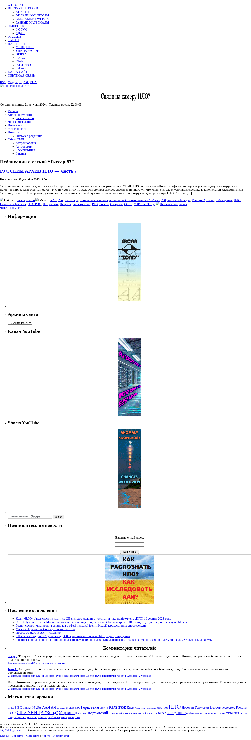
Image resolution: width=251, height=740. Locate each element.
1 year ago (60, 663)
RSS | (3, 82)
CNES (11, 707)
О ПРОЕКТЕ (16, 4)
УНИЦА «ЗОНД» (28, 50)
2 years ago (145, 675)
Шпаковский (116, 713)
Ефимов (104, 707)
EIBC (18, 707)
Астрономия (24, 146)
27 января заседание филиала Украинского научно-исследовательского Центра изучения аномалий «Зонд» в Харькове (72, 675)
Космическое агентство (145, 708)
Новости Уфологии (13, 204)
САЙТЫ (13, 40)
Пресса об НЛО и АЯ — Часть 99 (38, 632)
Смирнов (116, 204)
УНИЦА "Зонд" (144, 204)
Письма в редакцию (29, 136)
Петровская (50, 204)
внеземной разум (178, 200)
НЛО (237, 200)
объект (212, 713)
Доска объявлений (20, 121)
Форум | (13, 82)
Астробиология (26, 143)
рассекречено (81, 204)
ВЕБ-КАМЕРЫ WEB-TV (32, 19)
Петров (215, 707)
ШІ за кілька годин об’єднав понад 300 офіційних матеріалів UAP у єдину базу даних (73, 636)
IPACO (20, 57)
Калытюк (117, 707)
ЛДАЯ (20, 33)
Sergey (12, 656)
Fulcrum (21, 68)
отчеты (221, 713)
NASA (36, 707)
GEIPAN (21, 54)
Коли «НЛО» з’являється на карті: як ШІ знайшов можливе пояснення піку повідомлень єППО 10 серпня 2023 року (93, 618)
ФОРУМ (21, 29)
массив (203, 713)
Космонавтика (25, 150)
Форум (46, 735)
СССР (128, 204)
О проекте (17, 735)
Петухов (65, 204)
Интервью (15, 125)
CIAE (19, 61)
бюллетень (151, 713)
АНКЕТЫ (22, 12)
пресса (21, 717)
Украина (67, 712)
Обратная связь (61, 735)
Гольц (210, 200)
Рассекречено (25, 118)
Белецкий (61, 708)
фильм (64, 717)
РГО (95, 204)
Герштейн (90, 707)
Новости (13, 132)
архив (126, 713)
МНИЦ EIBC (25, 47)
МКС (159, 708)
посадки (12, 717)
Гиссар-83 (198, 200)
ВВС (77, 707)
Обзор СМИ (16, 139)
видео (162, 712)
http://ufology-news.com (13, 730)
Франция (80, 713)
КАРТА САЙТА (19, 72)
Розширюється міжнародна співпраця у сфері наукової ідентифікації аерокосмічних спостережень (81, 625)
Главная (13, 111)
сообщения (54, 717)
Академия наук (68, 200)
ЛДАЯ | (24, 82)
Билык (70, 707)
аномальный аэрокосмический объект (134, 200)
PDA (33, 82)
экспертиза (74, 717)
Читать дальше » (11, 207)
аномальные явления (94, 200)
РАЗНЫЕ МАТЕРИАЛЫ (32, 22)
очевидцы (232, 712)
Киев (130, 707)
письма (244, 713)
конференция (192, 713)
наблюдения (224, 200)
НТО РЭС (34, 204)
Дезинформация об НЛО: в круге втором (30, 663)
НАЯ (165, 707)
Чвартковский (97, 713)
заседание (176, 712)
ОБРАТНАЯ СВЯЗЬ (21, 75)
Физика (21, 153)
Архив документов (20, 114)
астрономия (137, 713)
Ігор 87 (13, 669)
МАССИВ (15, 36)
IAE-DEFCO (24, 65)
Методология (17, 128)
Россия (104, 204)
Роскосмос (228, 707)
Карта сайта (32, 735)
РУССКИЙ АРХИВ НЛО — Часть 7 (38, 171)
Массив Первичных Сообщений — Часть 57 (45, 629)
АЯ (163, 200)
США (22, 712)
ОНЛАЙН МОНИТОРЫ (32, 15)
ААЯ (53, 200)
